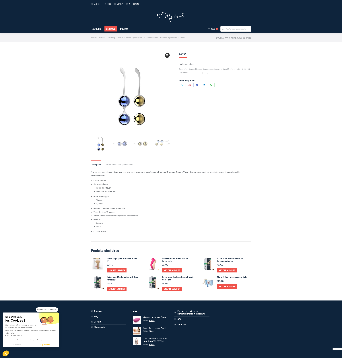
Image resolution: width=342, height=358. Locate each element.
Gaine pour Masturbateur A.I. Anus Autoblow (122, 278)
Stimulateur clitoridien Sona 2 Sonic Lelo (175, 259)
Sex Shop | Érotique (226, 69)
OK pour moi (44, 344)
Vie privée (181, 324)
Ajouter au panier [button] (116, 270)
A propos (98, 311)
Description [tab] (96, 164)
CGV (179, 319)
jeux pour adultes (209, 73)
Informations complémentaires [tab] (119, 164)
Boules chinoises (195, 69)
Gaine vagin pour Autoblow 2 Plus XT (122, 259)
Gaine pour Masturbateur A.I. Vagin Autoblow (178, 278)
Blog (96, 316)
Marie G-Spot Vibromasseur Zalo (232, 277)
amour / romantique (195, 73)
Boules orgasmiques (211, 69)
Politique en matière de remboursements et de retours (191, 312)
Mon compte (99, 327)
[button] (167, 55)
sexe (219, 73)
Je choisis (17, 344)
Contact (97, 322)
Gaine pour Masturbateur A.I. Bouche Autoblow (230, 259)
